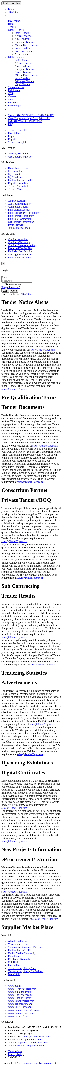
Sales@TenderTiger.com (36, 1036)
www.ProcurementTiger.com (23, 1010)
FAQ (10, 124)
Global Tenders (16, 29)
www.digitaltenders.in (19, 991)
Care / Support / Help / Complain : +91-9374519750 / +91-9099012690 (29, 120)
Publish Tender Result (19, 180)
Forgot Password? (10, 287)
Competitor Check (18, 206)
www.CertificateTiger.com (22, 988)
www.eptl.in (14, 985)
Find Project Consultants (21, 215)
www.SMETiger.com (19, 1006)
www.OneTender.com (20, 994)
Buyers (37, 947)
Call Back (13, 962)
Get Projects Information (21, 221)
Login (11, 9)
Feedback (13, 102)
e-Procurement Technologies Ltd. (40, 1063)
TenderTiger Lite (17, 130)
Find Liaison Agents (19, 209)
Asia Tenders (22, 38)
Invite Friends (15, 224)
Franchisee (13, 956)
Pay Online (14, 20)
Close (14, 290)
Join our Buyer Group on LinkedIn (26, 1045)
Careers (12, 96)
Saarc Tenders (22, 48)
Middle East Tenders (26, 45)
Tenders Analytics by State (22, 968)
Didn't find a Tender (18, 168)
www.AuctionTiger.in (19, 997)
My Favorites (15, 174)
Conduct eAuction (18, 239)
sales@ (42, 349)
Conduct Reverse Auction (21, 245)
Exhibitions (14, 90)
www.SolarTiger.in (18, 1016)
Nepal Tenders (22, 54)
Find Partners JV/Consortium (23, 212)
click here (36, 1039)
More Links (14, 974)
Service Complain (17, 142)
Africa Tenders (23, 35)
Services (12, 99)
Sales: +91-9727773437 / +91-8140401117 (31, 115)
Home (11, 23)
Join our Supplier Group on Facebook (28, 1042)
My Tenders (14, 177)
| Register (13, 12)
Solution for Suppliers (19, 947)
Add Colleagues (16, 200)
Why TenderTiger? (18, 944)
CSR (10, 93)
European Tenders (24, 42)
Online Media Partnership (21, 953)
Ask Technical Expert (19, 203)
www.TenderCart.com (20, 1003)
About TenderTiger (18, 941)
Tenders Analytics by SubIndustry (26, 971)
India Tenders (22, 32)
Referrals (25, 959)
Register (12, 139)
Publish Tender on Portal (21, 257)
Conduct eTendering (19, 242)
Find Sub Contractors (19, 218)
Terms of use (15, 1051)
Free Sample (14, 105)
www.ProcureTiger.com (20, 1013)
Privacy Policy (16, 1054)
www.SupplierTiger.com (21, 1000)
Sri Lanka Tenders (24, 51)
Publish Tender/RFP (19, 950)
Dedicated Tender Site (20, 248)
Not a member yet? (11, 294)
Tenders (12, 26)
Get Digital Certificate (19, 156)
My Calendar (15, 171)
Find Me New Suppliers (21, 251)
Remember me (13, 284)
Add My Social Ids (18, 153)
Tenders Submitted (18, 186)
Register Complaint (18, 183)
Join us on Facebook (19, 227)
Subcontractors (16, 87)
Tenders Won (15, 189)
